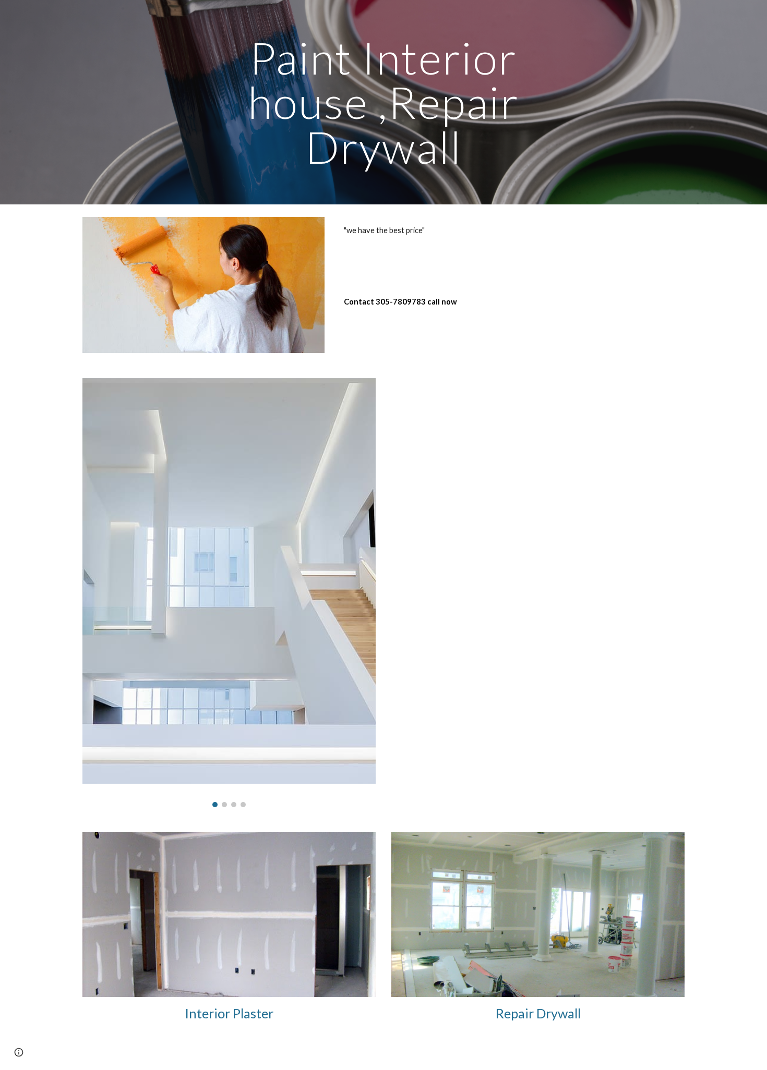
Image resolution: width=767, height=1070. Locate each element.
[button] (18, 1052)
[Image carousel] (229, 592)
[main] (383, 102)
